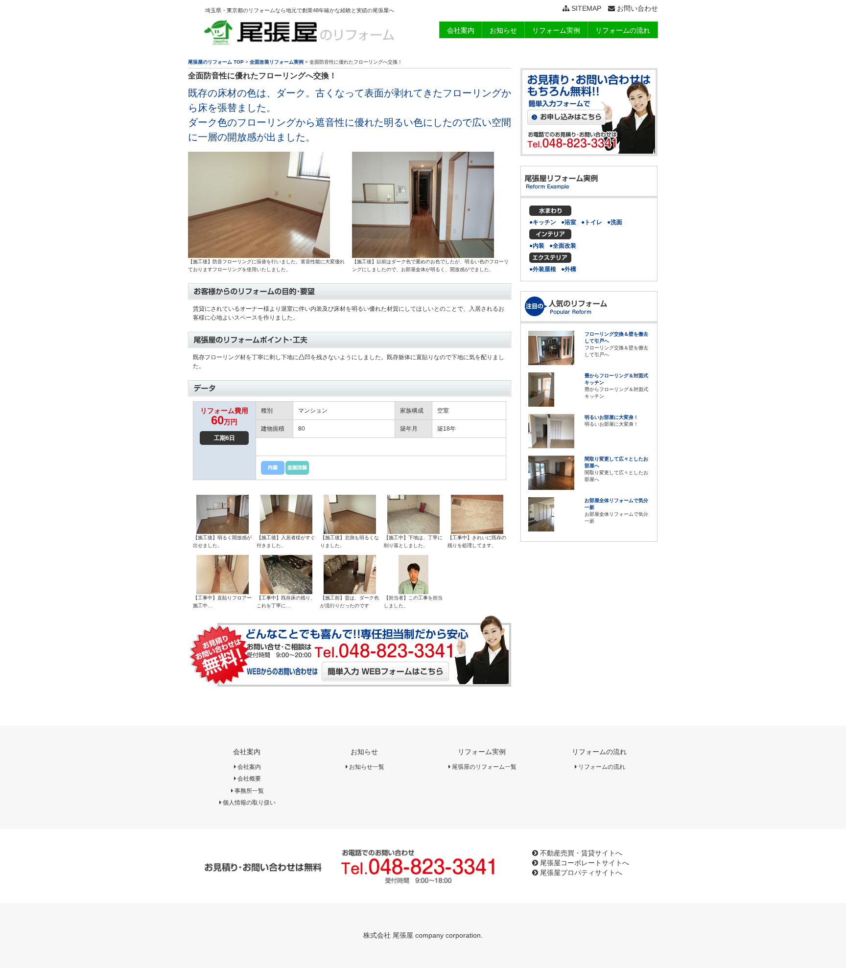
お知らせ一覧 (366, 766)
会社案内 (246, 752)
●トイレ (591, 222)
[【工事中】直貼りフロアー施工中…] (222, 591)
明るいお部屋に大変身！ (611, 417)
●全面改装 (562, 245)
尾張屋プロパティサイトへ (580, 872)
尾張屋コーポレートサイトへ (583, 863)
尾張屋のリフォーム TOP (216, 62)
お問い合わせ (636, 8)
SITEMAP (585, 8)
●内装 (536, 245)
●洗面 (614, 222)
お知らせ (364, 752)
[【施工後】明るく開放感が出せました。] (222, 530)
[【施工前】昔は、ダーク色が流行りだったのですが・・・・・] (350, 591)
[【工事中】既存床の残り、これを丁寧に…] (286, 591)
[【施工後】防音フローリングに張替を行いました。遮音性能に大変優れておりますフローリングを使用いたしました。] (259, 254)
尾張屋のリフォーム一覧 (483, 766)
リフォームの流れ (599, 752)
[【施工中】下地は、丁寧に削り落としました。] (413, 530)
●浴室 (568, 222)
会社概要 (248, 778)
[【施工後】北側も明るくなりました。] (350, 530)
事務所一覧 (248, 790)
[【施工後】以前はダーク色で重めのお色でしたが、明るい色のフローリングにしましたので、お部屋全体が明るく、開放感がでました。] (423, 254)
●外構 (568, 269)
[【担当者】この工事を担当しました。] (413, 591)
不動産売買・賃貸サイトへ (580, 853)
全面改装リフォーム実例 (277, 62)
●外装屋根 (542, 269)
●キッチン (542, 222)
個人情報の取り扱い (248, 802)
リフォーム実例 (482, 752)
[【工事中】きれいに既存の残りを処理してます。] (477, 530)
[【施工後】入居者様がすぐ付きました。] (286, 530)
